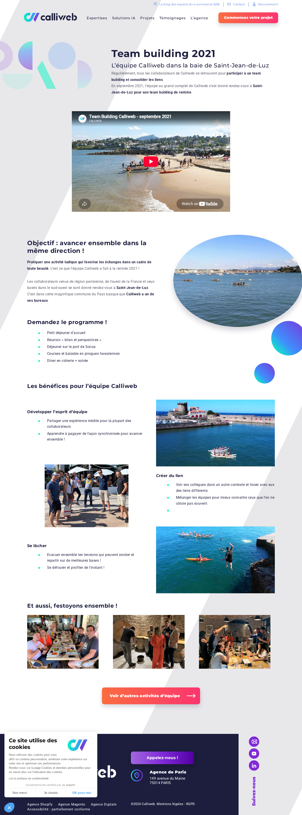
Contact (239, 4)
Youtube (254, 753)
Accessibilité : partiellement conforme (58, 809)
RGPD (190, 804)
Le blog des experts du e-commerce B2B (189, 4)
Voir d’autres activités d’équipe (145, 695)
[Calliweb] (50, 17)
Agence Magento (72, 804)
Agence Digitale (104, 804)
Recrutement (268, 4)
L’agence (199, 18)
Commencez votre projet (248, 17)
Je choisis (51, 792)
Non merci (20, 792)
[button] (9, 807)
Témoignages (172, 18)
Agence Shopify (40, 804)
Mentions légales (170, 804)
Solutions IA (124, 18)
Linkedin (254, 765)
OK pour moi (81, 792)
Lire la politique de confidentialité (29, 778)
